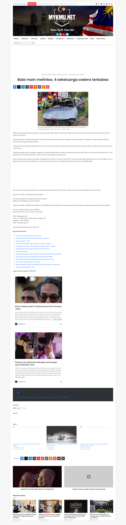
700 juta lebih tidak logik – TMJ (25, 267)
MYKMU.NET (32, 271)
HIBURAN (50, 38)
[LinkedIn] (23, 87)
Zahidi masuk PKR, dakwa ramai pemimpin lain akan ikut (33, 238)
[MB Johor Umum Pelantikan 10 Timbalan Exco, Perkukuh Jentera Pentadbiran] (101, 506)
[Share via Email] (59, 458)
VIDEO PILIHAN (100, 38)
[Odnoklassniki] (43, 87)
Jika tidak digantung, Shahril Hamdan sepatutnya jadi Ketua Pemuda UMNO (38, 254)
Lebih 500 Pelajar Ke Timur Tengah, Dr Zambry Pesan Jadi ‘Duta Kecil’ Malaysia (49, 516)
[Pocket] (47, 87)
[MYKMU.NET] (63, 21)
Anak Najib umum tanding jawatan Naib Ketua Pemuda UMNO (34, 256)
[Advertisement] (63, 59)
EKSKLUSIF (34, 38)
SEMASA (54, 74)
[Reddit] (35, 87)
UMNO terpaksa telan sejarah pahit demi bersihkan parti (33, 249)
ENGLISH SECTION (82, 38)
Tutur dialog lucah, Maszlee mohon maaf (28, 262)
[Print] (63, 458)
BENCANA (25, 38)
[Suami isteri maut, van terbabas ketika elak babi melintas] (29, 434)
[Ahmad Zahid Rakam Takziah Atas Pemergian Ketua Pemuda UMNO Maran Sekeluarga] (75, 506)
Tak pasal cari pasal (22, 251)
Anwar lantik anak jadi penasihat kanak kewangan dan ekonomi (35, 259)
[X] (19, 87)
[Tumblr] (27, 87)
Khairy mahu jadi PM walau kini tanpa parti (28, 236)
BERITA (16, 38)
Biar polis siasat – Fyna (23, 241)
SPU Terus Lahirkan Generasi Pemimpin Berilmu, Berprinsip (53, 4)
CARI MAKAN (59, 38)
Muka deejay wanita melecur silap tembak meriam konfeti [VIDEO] (42, 397)
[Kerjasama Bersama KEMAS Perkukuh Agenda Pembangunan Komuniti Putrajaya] (24, 506)
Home (44, 74)
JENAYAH (43, 38)
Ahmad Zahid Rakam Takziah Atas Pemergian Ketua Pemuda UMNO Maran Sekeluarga (75, 516)
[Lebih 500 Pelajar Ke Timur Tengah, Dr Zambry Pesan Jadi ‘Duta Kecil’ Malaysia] (50, 506)
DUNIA (92, 38)
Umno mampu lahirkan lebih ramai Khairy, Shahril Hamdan (33, 243)
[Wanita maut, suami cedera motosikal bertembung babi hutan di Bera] (63, 434)
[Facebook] (14, 87)
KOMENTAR (70, 38)
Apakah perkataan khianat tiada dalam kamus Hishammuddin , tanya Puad (38, 264)
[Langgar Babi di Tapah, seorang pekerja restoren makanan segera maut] (96, 434)
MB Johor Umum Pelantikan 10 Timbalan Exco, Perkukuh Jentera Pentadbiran (100, 516)
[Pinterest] (31, 87)
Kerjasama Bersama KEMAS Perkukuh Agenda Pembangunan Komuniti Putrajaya (24, 516)
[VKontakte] (39, 87)
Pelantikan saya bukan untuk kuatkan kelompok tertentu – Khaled (35, 246)
